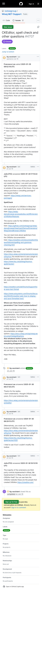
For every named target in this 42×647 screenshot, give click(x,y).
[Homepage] (21, 4)
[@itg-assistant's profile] (4, 57)
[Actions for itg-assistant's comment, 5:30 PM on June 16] (38, 166)
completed (11, 494)
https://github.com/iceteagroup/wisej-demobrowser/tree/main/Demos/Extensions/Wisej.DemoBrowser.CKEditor (20, 228)
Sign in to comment (18, 507)
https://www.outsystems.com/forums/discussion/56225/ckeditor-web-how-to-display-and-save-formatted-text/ (20, 296)
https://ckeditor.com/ (25, 482)
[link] (13, 368)
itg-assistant (11, 57)
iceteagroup (10, 11)
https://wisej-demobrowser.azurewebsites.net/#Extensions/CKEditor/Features (21, 214)
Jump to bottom (8, 52)
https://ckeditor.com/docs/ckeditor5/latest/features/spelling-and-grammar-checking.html (21, 242)
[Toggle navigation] (3, 3)
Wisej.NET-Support (11, 14)
